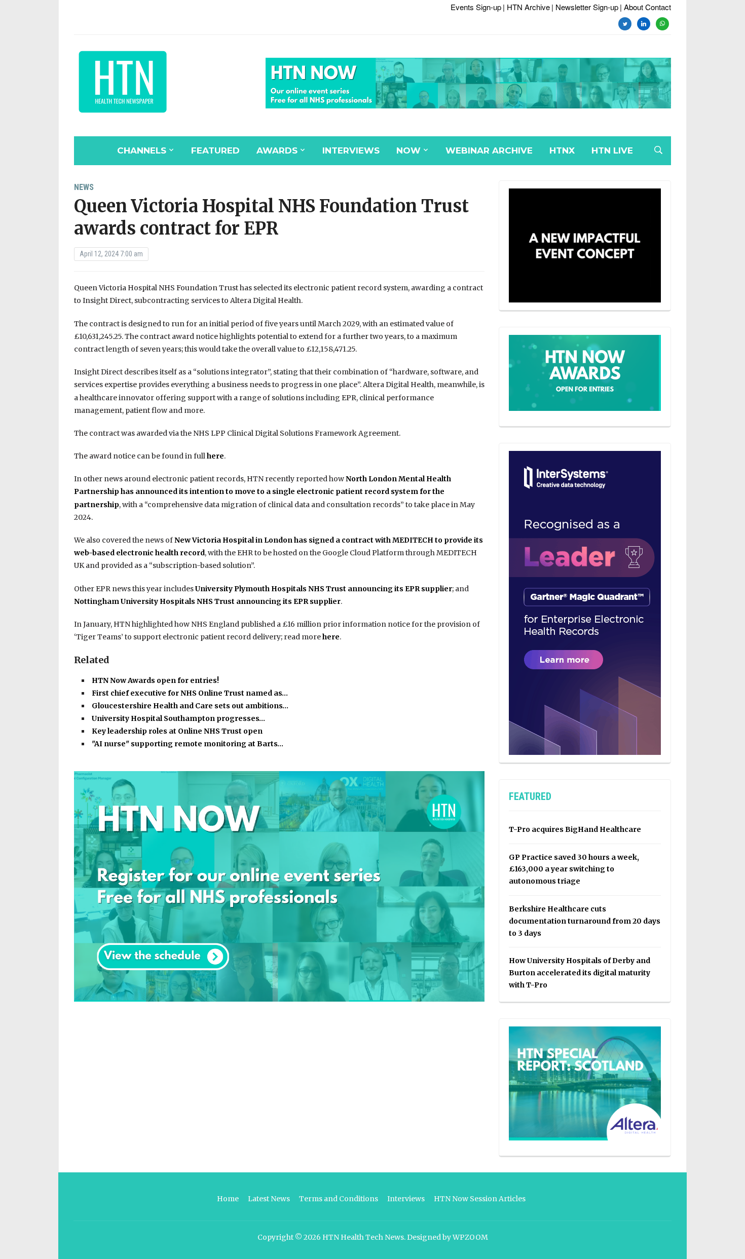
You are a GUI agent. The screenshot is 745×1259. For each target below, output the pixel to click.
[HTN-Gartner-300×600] (585, 602)
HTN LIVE (612, 150)
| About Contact (645, 7)
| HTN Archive (526, 7)
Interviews (351, 150)
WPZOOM (470, 1237)
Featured (215, 150)
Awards (276, 150)
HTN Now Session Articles (480, 1198)
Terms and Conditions (338, 1198)
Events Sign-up (476, 7)
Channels (141, 150)
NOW (408, 150)
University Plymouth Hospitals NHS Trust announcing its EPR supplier (323, 588)
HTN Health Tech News (363, 1237)
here (215, 456)
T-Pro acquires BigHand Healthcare (575, 829)
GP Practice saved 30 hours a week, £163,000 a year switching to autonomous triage (574, 869)
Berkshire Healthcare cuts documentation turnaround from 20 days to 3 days (584, 921)
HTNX (562, 150)
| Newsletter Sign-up (584, 7)
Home (228, 1198)
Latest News (269, 1198)
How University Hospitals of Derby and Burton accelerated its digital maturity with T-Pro (579, 972)
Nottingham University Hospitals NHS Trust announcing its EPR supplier (207, 601)
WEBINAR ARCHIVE (489, 150)
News (84, 187)
